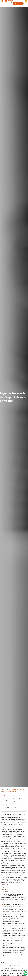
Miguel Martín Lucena (11, 807)
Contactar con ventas (18, 3)
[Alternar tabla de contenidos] (23, 796)
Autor (6, 805)
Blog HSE (8, 789)
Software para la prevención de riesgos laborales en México (14, 802)
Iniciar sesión (8, 3)
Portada (3, 789)
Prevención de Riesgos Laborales (14, 799)
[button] (25, 973)
